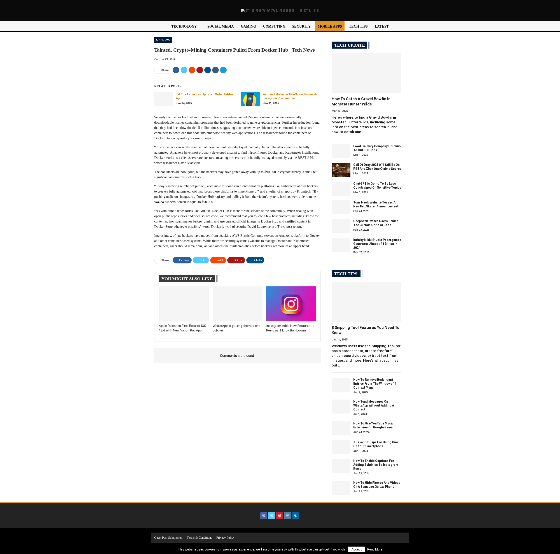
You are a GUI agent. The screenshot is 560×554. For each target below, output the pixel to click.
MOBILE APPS (330, 26)
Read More (374, 549)
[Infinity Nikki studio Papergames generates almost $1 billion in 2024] (341, 245)
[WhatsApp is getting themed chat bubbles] (237, 303)
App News (163, 40)
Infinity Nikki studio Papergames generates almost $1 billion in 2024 (377, 243)
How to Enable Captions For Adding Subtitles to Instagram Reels (375, 464)
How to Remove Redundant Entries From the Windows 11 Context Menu (374, 383)
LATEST (382, 26)
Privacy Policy (225, 537)
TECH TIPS (358, 26)
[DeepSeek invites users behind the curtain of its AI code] (341, 226)
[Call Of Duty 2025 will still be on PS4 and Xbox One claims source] (341, 170)
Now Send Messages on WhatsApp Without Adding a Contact (373, 405)
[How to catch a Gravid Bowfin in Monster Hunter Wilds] (366, 73)
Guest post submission (168, 537)
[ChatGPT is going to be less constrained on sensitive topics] (341, 189)
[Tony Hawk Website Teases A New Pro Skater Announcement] (341, 207)
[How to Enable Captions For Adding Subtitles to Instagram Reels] (341, 466)
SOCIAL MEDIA (220, 26)
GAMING (248, 26)
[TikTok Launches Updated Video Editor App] (163, 99)
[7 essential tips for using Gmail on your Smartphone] (341, 447)
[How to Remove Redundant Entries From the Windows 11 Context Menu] (341, 385)
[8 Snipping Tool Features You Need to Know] (366, 302)
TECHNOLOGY (184, 26)
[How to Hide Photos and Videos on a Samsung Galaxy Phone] (341, 488)
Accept (357, 549)
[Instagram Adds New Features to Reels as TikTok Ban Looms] (291, 303)
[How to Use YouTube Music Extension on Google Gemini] (341, 428)
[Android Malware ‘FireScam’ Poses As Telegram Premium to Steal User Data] (250, 99)
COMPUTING (274, 26)
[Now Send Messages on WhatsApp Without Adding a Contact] (341, 407)
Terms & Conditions (199, 537)
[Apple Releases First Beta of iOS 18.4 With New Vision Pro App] (184, 303)
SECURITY (301, 26)
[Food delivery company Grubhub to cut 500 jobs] (341, 151)
